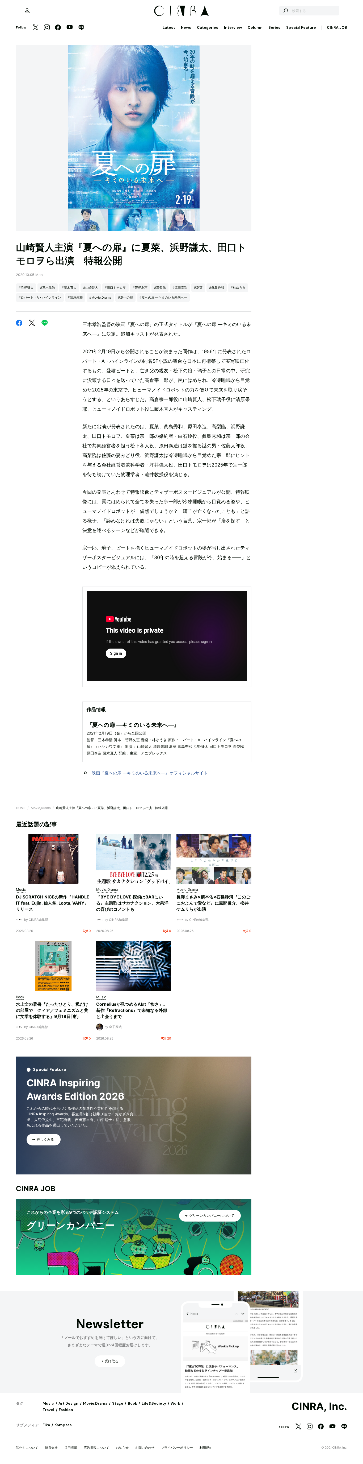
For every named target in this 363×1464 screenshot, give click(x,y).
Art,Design (68, 1403)
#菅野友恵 (140, 288)
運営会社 (51, 1448)
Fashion (66, 1410)
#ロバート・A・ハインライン (40, 297)
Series (274, 27)
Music (48, 1403)
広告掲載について (96, 1448)
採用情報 (70, 1448)
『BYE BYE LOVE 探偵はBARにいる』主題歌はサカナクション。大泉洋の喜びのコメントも (132, 903)
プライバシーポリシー (177, 1448)
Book (132, 1403)
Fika (46, 1425)
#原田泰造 (179, 288)
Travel (48, 1410)
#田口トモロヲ (115, 288)
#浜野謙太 (26, 288)
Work (175, 1403)
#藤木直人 (69, 288)
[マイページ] (27, 10)
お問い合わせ (144, 1448)
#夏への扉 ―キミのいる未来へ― (163, 297)
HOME (21, 808)
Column (255, 27)
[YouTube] (69, 28)
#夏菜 (198, 288)
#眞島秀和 (216, 288)
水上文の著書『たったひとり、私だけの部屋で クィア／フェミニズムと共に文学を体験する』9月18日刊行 (52, 1010)
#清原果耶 (75, 297)
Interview (233, 27)
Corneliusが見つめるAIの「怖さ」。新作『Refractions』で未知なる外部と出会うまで (131, 1010)
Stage (117, 1403)
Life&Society (154, 1403)
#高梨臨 (160, 288)
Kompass (63, 1425)
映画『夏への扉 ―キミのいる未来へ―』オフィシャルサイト (150, 773)
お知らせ (122, 1448)
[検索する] (285, 10)
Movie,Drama (41, 808)
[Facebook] (58, 27)
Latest (169, 27)
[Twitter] (36, 27)
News (186, 27)
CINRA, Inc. (319, 1406)
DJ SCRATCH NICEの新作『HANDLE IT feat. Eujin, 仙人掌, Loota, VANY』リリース (52, 903)
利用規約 (206, 1448)
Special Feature (301, 27)
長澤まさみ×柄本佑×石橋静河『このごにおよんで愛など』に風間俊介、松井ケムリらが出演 (213, 903)
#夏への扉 (125, 297)
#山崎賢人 (90, 288)
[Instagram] (47, 27)
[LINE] (81, 27)
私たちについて (27, 1448)
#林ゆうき (238, 288)
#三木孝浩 (47, 288)
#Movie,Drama (100, 297)
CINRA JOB (337, 27)
